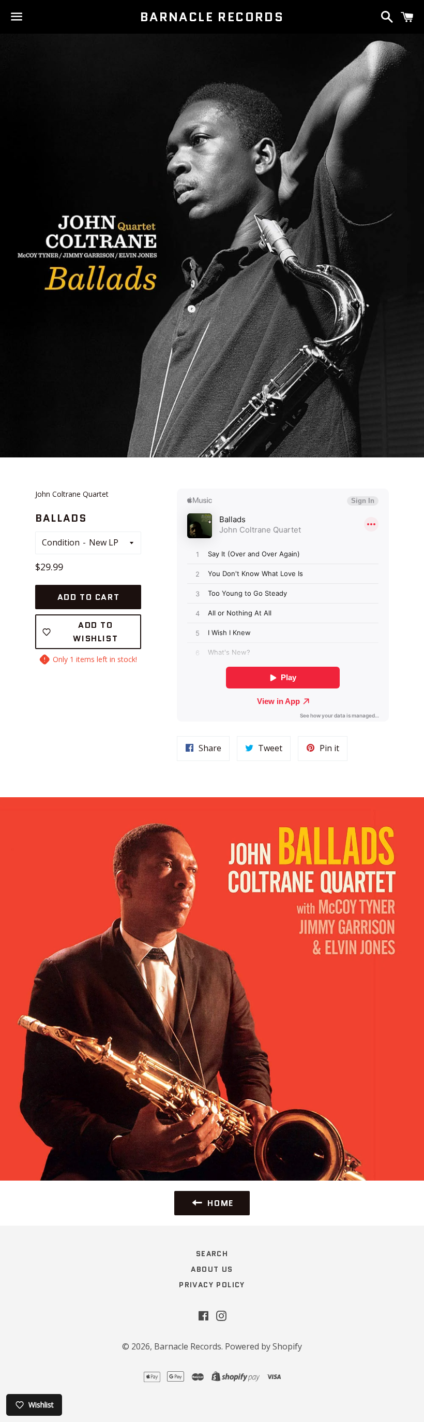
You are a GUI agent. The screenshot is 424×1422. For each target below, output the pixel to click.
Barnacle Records (212, 17)
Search (212, 1253)
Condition (61, 542)
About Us (212, 1269)
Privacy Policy (212, 1285)
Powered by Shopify (263, 1346)
